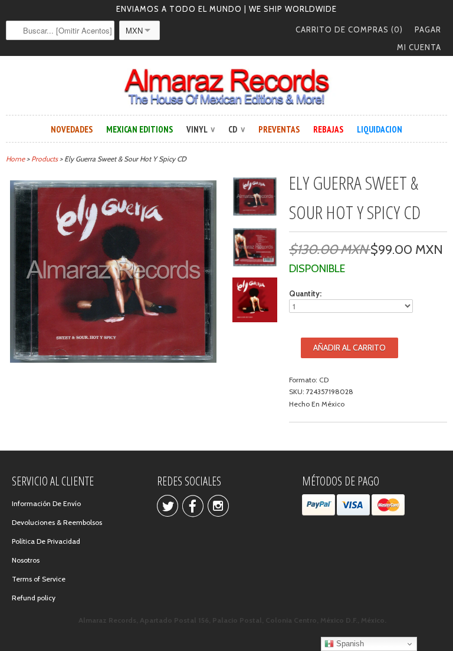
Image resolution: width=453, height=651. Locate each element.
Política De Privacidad (46, 541)
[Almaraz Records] (226, 87)
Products (44, 158)
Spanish (349, 643)
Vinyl (200, 129)
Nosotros (26, 560)
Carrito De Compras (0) (349, 29)
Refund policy (33, 597)
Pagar (428, 29)
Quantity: (305, 293)
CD (236, 129)
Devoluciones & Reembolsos (57, 522)
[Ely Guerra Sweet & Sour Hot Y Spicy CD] (113, 363)
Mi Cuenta (419, 47)
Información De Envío (46, 503)
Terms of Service (38, 578)
